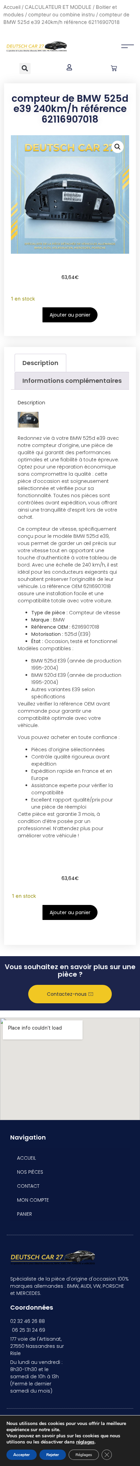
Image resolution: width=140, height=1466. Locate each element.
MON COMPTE (33, 1200)
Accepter (21, 1454)
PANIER (24, 1214)
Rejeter (52, 1454)
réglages (85, 1442)
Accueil (11, 7)
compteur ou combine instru (61, 15)
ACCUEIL (26, 1158)
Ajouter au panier (70, 314)
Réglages (83, 1454)
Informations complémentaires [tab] (72, 380)
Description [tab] (40, 363)
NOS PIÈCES (30, 1172)
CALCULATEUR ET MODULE (58, 7)
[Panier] (114, 68)
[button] (25, 68)
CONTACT (28, 1186)
